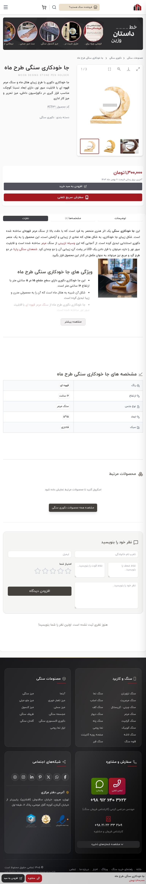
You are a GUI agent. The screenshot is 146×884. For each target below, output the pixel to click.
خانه (138, 869)
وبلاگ (104, 869)
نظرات (25, 218)
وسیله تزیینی (66, 243)
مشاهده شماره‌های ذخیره (105, 844)
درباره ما (84, 869)
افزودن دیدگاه (39, 591)
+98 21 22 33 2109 (108, 825)
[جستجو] (54, 7)
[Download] (128, 69)
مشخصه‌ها (73, 218)
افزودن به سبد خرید (70, 186)
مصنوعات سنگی (135, 58)
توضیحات (120, 218)
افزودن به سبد (11, 878)
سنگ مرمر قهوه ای (36, 305)
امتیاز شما (65, 564)
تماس (72, 869)
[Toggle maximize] (138, 69)
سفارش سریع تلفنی (70, 197)
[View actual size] (119, 69)
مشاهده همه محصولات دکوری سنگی (73, 508)
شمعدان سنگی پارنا (25, 249)
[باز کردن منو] (6, 7)
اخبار (95, 869)
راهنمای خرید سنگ (122, 869)
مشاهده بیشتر (73, 322)
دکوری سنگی (115, 58)
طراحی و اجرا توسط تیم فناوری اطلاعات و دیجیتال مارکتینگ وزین (30, 871)
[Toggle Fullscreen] (109, 69)
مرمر (43, 243)
